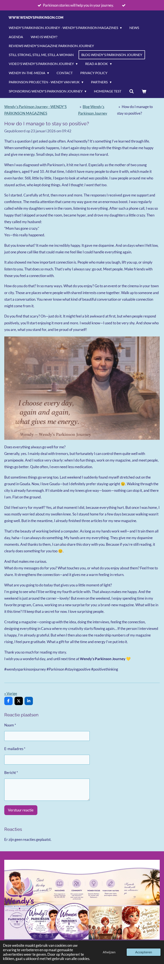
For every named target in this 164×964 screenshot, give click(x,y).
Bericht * (11, 772)
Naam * (10, 725)
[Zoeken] (131, 91)
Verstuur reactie (21, 810)
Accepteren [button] (143, 952)
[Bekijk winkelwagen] (144, 91)
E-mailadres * (14, 748)
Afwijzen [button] (109, 952)
